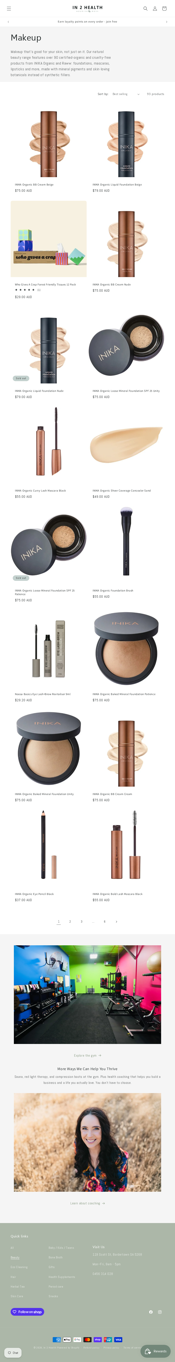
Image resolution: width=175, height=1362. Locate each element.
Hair (13, 1277)
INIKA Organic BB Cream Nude (112, 284)
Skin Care (17, 1296)
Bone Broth (56, 1257)
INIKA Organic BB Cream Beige (34, 184)
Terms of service (133, 1347)
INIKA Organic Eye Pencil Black (34, 894)
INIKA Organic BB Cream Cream (112, 794)
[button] (9, 8)
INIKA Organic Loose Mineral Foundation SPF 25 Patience (45, 592)
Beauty (15, 1257)
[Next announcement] (166, 22)
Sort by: (103, 94)
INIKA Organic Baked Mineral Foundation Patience (124, 694)
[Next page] (116, 921)
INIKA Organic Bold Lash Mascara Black (117, 894)
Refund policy (91, 1347)
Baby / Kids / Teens (61, 1248)
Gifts (52, 1267)
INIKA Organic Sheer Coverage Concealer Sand (122, 490)
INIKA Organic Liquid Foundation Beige (117, 184)
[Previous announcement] (8, 22)
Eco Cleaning (19, 1267)
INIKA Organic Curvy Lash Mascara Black (40, 490)
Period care (56, 1286)
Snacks (53, 1296)
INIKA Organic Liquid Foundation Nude (39, 391)
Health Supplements (62, 1277)
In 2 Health (50, 1347)
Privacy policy (111, 1347)
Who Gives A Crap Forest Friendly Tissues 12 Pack (45, 284)
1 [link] (59, 921)
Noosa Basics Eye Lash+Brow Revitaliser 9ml (42, 694)
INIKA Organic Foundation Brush (113, 590)
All (12, 1248)
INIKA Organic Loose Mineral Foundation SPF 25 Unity (126, 391)
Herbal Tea (18, 1286)
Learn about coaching (85, 1203)
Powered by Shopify (68, 1347)
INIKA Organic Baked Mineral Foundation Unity (44, 794)
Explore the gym (85, 1055)
